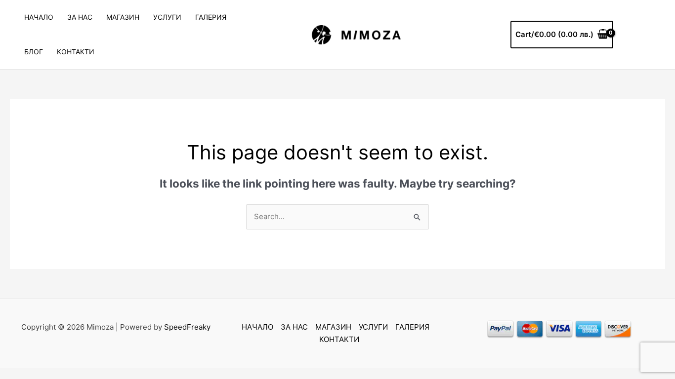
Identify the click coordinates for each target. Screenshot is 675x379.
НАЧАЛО (38, 17)
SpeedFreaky (187, 327)
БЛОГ (33, 51)
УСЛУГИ (167, 17)
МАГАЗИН (122, 17)
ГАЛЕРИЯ (210, 17)
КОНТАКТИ (75, 51)
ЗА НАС (79, 17)
